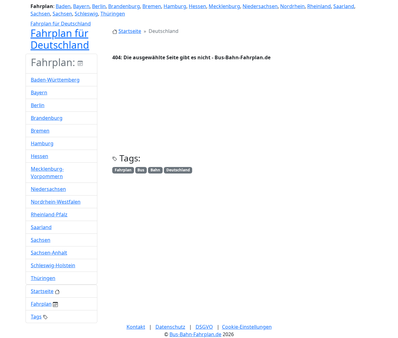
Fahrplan (41, 303)
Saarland (343, 6)
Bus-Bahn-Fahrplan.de (195, 334)
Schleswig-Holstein (53, 265)
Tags (36, 316)
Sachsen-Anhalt (49, 252)
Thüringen (112, 13)
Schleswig (86, 13)
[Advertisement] (242, 109)
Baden (63, 6)
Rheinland (319, 6)
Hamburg (175, 6)
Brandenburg (124, 6)
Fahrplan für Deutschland (60, 23)
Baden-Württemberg (55, 79)
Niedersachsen (260, 6)
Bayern (81, 6)
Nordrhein (292, 6)
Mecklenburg (224, 6)
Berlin (99, 6)
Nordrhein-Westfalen (56, 201)
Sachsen (40, 13)
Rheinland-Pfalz (49, 214)
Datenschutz (170, 326)
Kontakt (136, 326)
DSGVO (204, 326)
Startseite (129, 31)
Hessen (197, 6)
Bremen (151, 6)
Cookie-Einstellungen (247, 326)
